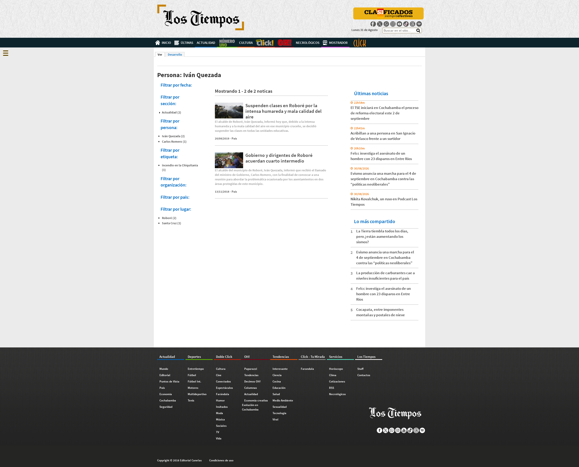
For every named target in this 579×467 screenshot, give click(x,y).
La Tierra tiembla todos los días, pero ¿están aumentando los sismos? (382, 236)
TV (217, 432)
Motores (193, 388)
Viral (275, 419)
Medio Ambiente (283, 400)
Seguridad (165, 407)
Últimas (187, 42)
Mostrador (338, 42)
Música (220, 419)
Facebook (373, 24)
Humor (220, 400)
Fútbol (192, 375)
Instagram (393, 24)
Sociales (221, 426)
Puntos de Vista (169, 381)
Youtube (399, 24)
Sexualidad (280, 407)
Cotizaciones (337, 381)
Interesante (280, 369)
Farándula (222, 394)
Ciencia (277, 375)
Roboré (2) (169, 218)
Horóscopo (336, 369)
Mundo (163, 369)
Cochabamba (167, 400)
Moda (219, 413)
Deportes (227, 42)
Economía (165, 394)
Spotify (419, 24)
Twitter (379, 24)
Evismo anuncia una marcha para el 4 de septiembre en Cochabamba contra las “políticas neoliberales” (383, 179)
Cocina (277, 381)
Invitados (222, 407)
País (234, 138)
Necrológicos (307, 42)
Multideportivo (197, 394)
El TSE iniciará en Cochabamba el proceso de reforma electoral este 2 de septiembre (384, 113)
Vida (218, 438)
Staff (360, 369)
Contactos (363, 375)
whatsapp (386, 24)
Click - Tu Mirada (359, 42)
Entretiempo (196, 369)
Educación (279, 388)
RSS (331, 388)
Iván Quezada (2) (173, 136)
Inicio (166, 42)
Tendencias (251, 375)
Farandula (307, 369)
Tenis (191, 400)
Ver (161, 54)
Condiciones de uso (221, 460)
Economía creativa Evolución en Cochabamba (255, 405)
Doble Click (264, 42)
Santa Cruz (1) (171, 223)
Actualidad (206, 42)
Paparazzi (250, 369)
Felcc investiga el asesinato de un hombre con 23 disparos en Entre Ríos (383, 294)
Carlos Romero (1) (174, 141)
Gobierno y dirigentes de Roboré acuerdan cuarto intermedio (279, 158)
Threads (412, 24)
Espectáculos (224, 388)
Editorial (164, 375)
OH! (284, 42)
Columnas (250, 388)
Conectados (223, 381)
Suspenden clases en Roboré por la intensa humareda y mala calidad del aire (283, 111)
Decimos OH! (252, 381)
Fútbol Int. (194, 381)
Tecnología (279, 413)
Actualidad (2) (171, 112)
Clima (332, 375)
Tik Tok (406, 24)
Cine (218, 375)
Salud (276, 394)
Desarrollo (175, 54)
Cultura (246, 42)
